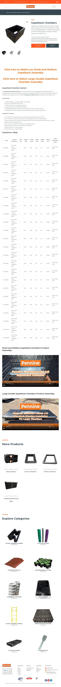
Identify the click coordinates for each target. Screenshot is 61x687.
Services (19, 671)
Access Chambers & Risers (15, 12)
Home (8, 12)
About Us (19, 669)
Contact (19, 674)
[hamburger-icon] (6, 7)
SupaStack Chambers (43, 40)
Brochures (38, 670)
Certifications (38, 669)
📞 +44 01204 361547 (5, 1)
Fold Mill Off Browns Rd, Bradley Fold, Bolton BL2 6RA (27, 683)
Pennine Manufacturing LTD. (41, 41)
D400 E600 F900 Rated (39, 38)
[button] (57, 2)
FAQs (37, 671)
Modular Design (34, 40)
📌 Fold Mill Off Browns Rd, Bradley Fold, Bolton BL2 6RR (39, 1)
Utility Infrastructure (53, 40)
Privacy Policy (28, 669)
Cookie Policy (28, 670)
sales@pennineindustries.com (52, 669)
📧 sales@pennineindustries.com (20, 1)
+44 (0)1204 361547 (40, 683)
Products (19, 670)
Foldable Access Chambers (51, 38)
